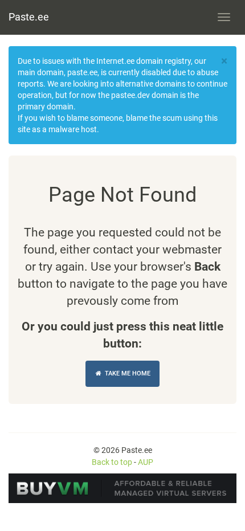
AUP (145, 462)
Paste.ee (29, 17)
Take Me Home (126, 373)
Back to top (112, 462)
